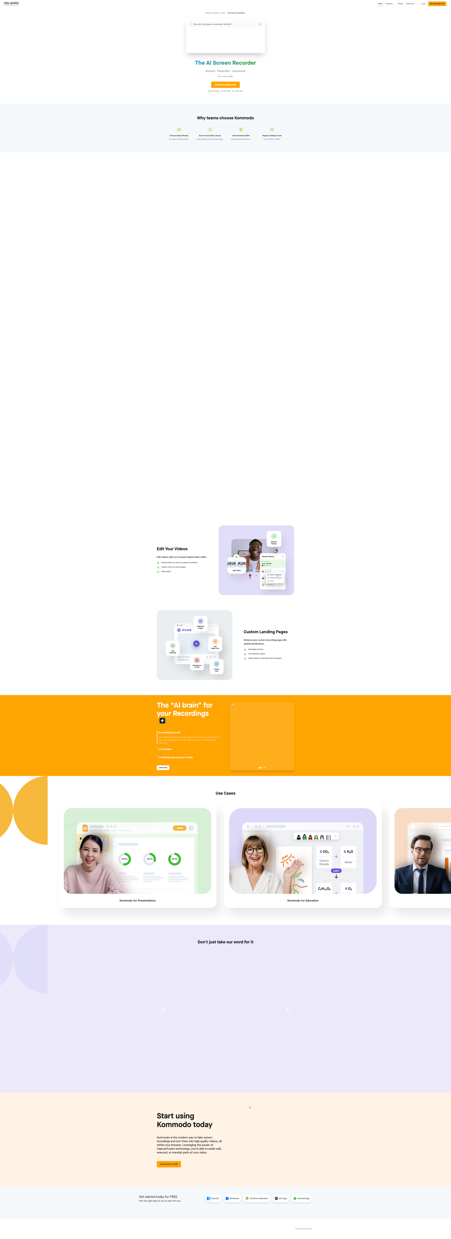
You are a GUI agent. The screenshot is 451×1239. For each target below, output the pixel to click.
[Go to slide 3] (264, 772)
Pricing (400, 4)
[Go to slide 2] (262, 772)
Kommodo (308, 1229)
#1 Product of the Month (236, 13)
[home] (12, 4)
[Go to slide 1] (260, 772)
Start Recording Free (225, 89)
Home (380, 4)
